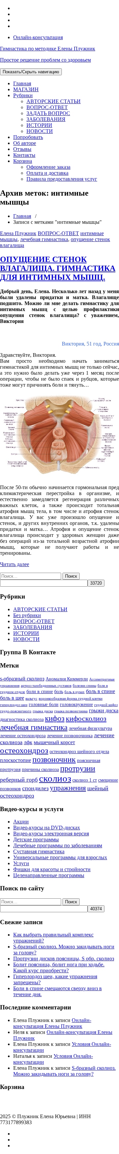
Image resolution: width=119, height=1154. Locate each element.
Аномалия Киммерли (67, 678)
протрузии (77, 768)
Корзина (22, 161)
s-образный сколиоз (22, 678)
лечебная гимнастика (44, 239)
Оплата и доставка (47, 173)
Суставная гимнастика (38, 851)
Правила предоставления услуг (61, 179)
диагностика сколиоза (22, 719)
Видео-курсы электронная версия (51, 833)
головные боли (44, 704)
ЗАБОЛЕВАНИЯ (45, 119)
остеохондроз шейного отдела (79, 751)
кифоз (54, 718)
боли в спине (39, 691)
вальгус (31, 698)
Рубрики (23, 95)
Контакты (24, 155)
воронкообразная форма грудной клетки (70, 698)
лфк (28, 742)
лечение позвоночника (70, 735)
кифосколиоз (86, 718)
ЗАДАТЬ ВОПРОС (48, 113)
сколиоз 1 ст (84, 780)
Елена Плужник (18, 233)
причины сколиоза (40, 769)
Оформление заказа (48, 167)
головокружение (76, 704)
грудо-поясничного (15, 711)
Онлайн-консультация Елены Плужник (52, 1023)
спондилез (35, 788)
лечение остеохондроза (23, 735)
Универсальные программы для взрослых (60, 857)
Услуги (21, 863)
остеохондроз (24, 750)
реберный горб (19, 779)
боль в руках (74, 692)
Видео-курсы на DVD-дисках (46, 827)
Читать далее (14, 564)
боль (58, 691)
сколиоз (55, 778)
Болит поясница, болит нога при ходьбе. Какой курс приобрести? (58, 967)
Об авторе (24, 143)
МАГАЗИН (26, 89)
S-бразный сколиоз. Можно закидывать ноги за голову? (64, 1071)
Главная (22, 83)
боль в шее (12, 698)
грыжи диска (103, 710)
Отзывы (22, 149)
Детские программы (36, 839)
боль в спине (100, 691)
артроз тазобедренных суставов (46, 685)
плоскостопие (15, 760)
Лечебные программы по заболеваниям (57, 845)
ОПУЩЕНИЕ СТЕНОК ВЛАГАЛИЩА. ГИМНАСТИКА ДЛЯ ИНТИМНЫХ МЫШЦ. (57, 268)
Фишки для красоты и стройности (52, 869)
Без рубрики (27, 615)
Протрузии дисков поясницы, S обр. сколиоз (63, 958)
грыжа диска (43, 711)
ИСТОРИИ (39, 125)
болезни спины (84, 685)
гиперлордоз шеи (13, 705)
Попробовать (28, 137)
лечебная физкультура (90, 728)
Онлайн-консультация (38, 37)
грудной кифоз (106, 705)
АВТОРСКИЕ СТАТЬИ (53, 101)
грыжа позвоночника (71, 711)
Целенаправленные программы (48, 875)
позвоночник (54, 759)
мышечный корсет (54, 742)
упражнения (68, 788)
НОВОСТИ (39, 131)
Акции (21, 821)
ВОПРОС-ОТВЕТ (47, 107)
